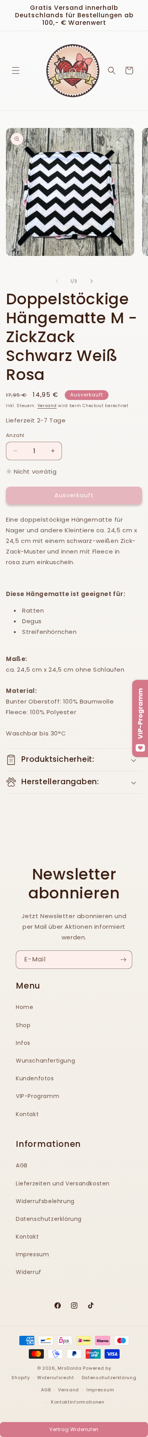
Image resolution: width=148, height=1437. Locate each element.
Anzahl (15, 435)
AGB (22, 1165)
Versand (47, 406)
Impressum (32, 1254)
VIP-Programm (37, 1096)
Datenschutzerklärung (49, 1219)
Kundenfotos (35, 1078)
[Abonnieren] (123, 959)
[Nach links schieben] (57, 281)
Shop (23, 1025)
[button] (15, 70)
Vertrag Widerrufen (74, 1429)
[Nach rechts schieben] (91, 281)
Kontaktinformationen (78, 1402)
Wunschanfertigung (45, 1061)
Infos (23, 1043)
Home (24, 1007)
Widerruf (28, 1272)
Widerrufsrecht (55, 1377)
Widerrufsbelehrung (45, 1201)
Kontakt (27, 1114)
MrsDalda (70, 1368)
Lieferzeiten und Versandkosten (63, 1183)
